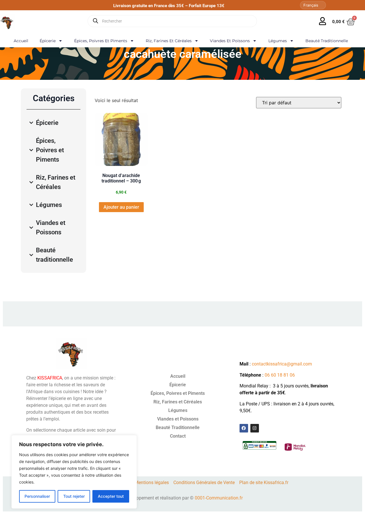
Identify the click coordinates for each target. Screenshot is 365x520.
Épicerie (48, 40)
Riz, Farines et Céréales (169, 40)
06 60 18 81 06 (280, 375)
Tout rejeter (74, 496)
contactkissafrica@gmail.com (282, 364)
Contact (178, 436)
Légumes (277, 40)
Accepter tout (111, 496)
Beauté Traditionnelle (326, 40)
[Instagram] (254, 428)
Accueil (21, 40)
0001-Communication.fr (219, 498)
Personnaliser (37, 496)
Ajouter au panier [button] (121, 207)
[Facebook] (244, 428)
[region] (74, 472)
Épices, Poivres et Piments (100, 40)
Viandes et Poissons (230, 40)
